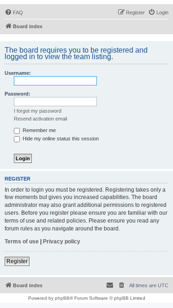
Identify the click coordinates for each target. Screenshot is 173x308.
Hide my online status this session (60, 138)
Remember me (38, 130)
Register (17, 261)
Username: (18, 73)
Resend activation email (40, 118)
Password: (17, 94)
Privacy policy (61, 241)
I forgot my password (37, 111)
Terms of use (22, 241)
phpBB (62, 298)
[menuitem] (14, 12)
